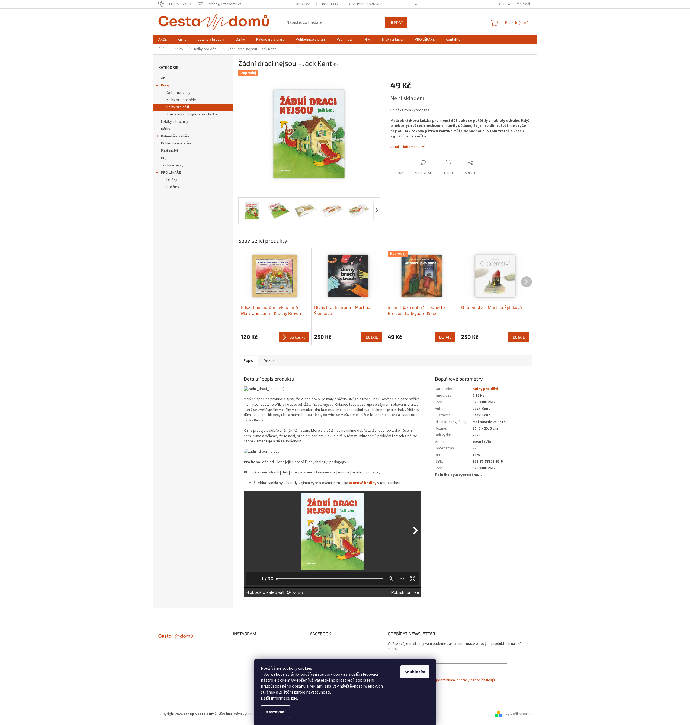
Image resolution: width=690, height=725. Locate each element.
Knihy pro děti (177, 107)
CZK (502, 4)
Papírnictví (169, 150)
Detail (372, 337)
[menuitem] (162, 39)
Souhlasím (415, 672)
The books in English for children (192, 114)
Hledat (396, 22)
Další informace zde (279, 698)
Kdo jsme (303, 4)
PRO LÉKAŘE (171, 172)
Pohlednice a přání (176, 143)
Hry (163, 158)
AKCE (165, 78)
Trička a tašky (172, 165)
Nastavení (275, 712)
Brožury (172, 187)
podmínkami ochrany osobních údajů (465, 680)
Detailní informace (405, 147)
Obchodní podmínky (365, 4)
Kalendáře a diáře (175, 136)
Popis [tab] (248, 360)
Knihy (165, 85)
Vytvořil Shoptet (519, 714)
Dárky (165, 129)
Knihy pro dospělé (181, 100)
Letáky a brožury (174, 121)
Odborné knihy (178, 92)
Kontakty (330, 4)
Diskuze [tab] (270, 360)
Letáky (171, 179)
